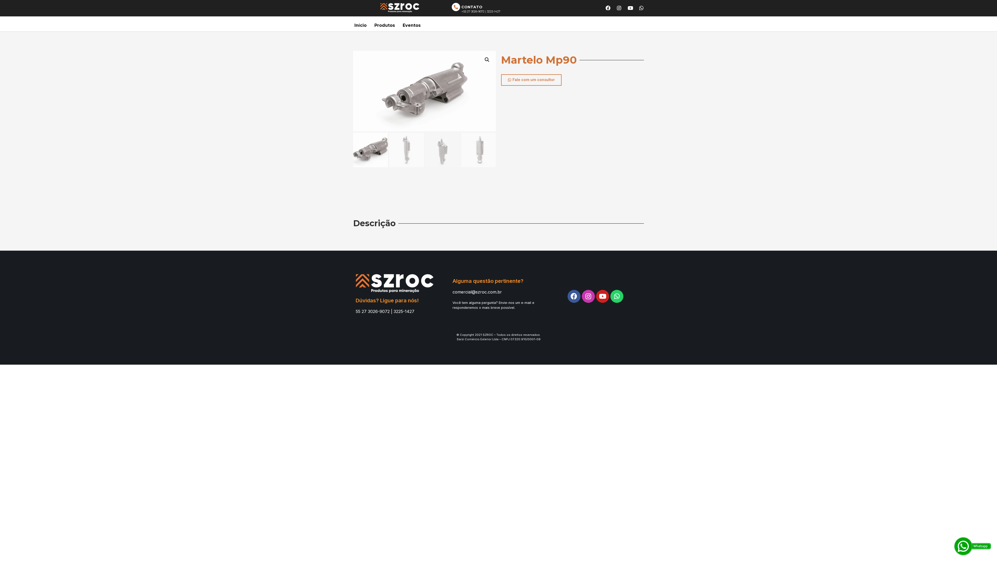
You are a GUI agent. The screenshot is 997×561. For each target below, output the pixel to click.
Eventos (412, 25)
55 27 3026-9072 (373, 311)
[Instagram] (619, 8)
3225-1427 (404, 311)
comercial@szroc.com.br (477, 292)
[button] (531, 80)
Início (360, 25)
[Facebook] (608, 8)
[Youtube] (630, 8)
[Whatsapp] (641, 8)
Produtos (384, 25)
